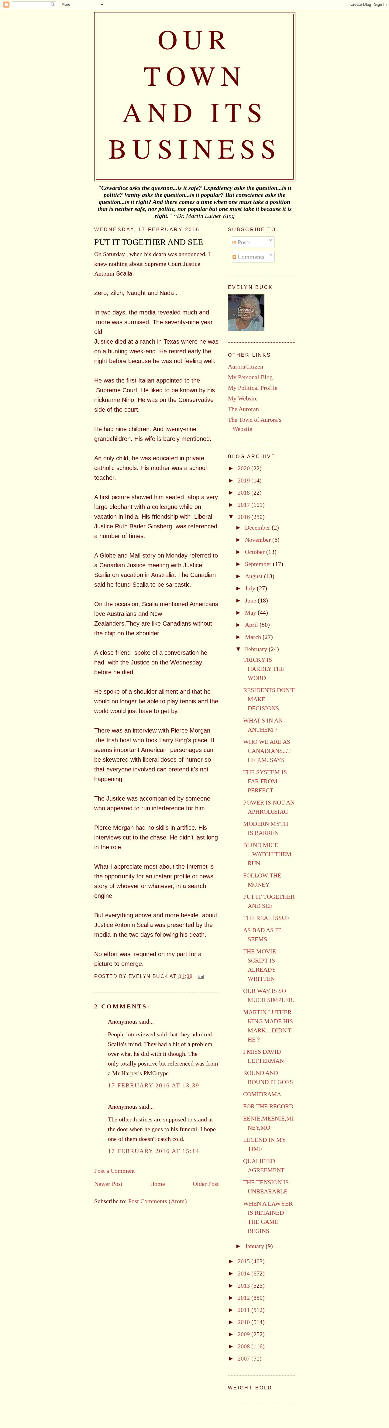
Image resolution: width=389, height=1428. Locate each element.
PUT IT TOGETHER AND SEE (148, 242)
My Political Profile (252, 387)
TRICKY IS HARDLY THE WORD (263, 668)
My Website (243, 398)
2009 (244, 1334)
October (255, 551)
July (251, 588)
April (252, 624)
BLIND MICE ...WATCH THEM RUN (267, 854)
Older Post (206, 1183)
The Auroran (243, 409)
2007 (244, 1358)
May (251, 612)
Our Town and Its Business (194, 93)
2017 (244, 504)
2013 (244, 1285)
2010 (244, 1322)
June (251, 600)
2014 (244, 1273)
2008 (244, 1346)
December (258, 527)
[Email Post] (199, 976)
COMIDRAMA (262, 1094)
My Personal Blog (250, 377)
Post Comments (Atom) (157, 1201)
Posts (243, 242)
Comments (250, 256)
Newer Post (108, 1183)
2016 (244, 516)
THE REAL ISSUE (266, 918)
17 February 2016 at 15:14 (153, 1151)
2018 (244, 492)
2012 (244, 1297)
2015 (244, 1261)
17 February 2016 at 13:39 (153, 1085)
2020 (244, 468)
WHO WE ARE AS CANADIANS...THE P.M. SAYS (267, 750)
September (259, 564)
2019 (244, 480)
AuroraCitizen (245, 366)
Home (157, 1183)
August (254, 576)
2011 (244, 1309)
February (257, 649)
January (255, 1246)
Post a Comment (114, 1170)
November (258, 539)
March (254, 636)
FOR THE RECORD (268, 1106)
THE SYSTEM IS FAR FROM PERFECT (265, 781)
